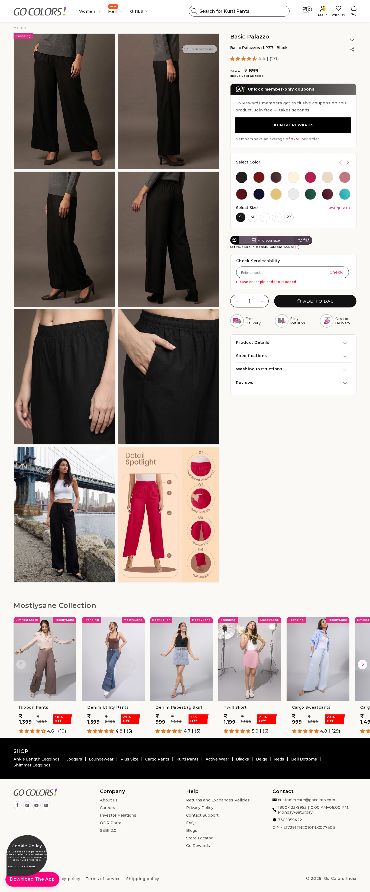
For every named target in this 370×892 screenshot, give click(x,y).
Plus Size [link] (129, 759)
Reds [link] (279, 759)
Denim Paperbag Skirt (179, 707)
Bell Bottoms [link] (304, 759)
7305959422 (290, 819)
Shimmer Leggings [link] (32, 765)
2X (289, 216)
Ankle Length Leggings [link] (37, 759)
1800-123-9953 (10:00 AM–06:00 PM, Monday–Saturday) (313, 810)
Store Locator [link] (199, 838)
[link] (40, 11)
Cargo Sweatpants (311, 707)
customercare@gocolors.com (306, 799)
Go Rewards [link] (198, 845)
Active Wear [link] (217, 759)
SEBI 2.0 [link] (108, 830)
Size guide (337, 208)
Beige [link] (261, 759)
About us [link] (109, 800)
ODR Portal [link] (111, 822)
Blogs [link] (191, 830)
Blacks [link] (242, 759)
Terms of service (103, 878)
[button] (88, 11)
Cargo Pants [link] (157, 759)
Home (20, 27)
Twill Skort (235, 707)
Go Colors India (340, 878)
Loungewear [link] (101, 759)
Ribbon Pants (33, 707)
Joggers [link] (74, 759)
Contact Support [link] (202, 815)
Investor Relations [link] (118, 815)
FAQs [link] (191, 822)
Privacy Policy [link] (199, 807)
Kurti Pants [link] (187, 759)
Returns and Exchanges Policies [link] (218, 800)
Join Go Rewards (293, 125)
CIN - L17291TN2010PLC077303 (303, 827)
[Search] (195, 11)
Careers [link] (107, 807)
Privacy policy (65, 878)
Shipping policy (142, 878)
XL (277, 216)
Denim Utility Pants (108, 707)
